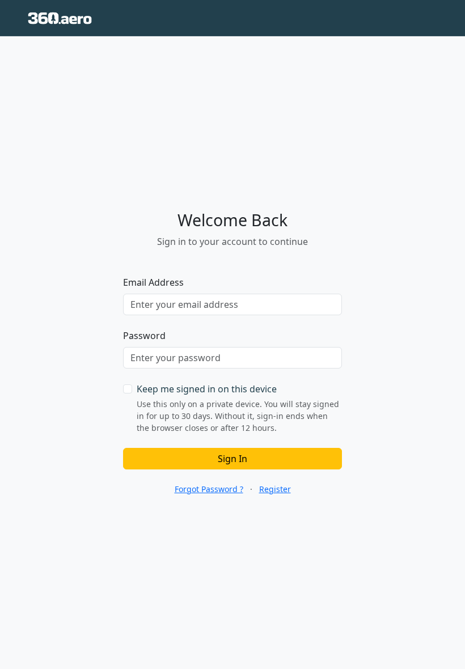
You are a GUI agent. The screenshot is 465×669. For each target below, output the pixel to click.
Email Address (153, 282)
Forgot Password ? (209, 489)
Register (275, 489)
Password (144, 335)
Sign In (232, 458)
